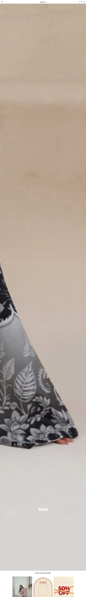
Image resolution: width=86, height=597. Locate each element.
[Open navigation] (2, 1)
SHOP (41, 509)
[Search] (81, 1)
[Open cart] (84, 1)
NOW (45, 509)
